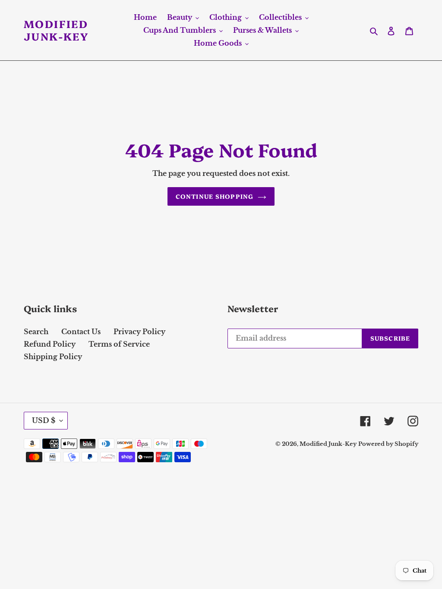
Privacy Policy (139, 331)
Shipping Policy (53, 356)
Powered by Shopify (388, 444)
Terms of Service (119, 344)
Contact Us (81, 331)
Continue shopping (214, 196)
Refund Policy (50, 344)
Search (36, 331)
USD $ (43, 420)
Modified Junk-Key (56, 30)
